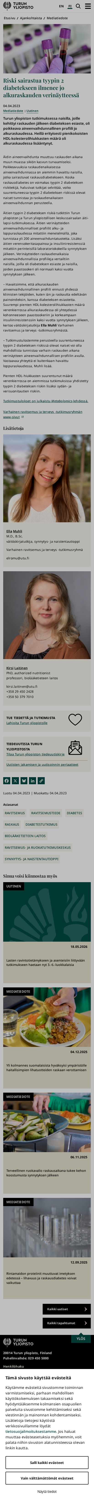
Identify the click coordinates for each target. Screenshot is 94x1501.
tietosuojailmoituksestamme (30, 1431)
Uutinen (32, 111)
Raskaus (12, 824)
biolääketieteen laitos (25, 836)
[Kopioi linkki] (41, 780)
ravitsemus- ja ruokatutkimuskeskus (38, 847)
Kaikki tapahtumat (61, 1323)
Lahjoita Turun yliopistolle (26, 723)
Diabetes (74, 813)
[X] (15, 780)
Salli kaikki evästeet (47, 1462)
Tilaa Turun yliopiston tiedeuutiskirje (35, 754)
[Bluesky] (24, 780)
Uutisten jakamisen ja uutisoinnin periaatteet (42, 764)
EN (61, 6)
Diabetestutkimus (41, 824)
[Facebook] (6, 780)
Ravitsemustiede (45, 813)
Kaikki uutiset (57, 1309)
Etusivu (9, 18)
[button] (88, 6)
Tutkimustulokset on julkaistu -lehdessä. (45, 401)
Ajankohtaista (31, 18)
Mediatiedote (57, 18)
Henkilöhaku (13, 1366)
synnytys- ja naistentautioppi (31, 859)
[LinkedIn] (32, 780)
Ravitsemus (15, 813)
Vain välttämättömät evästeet (47, 1478)
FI (69, 6)
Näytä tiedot (47, 1491)
